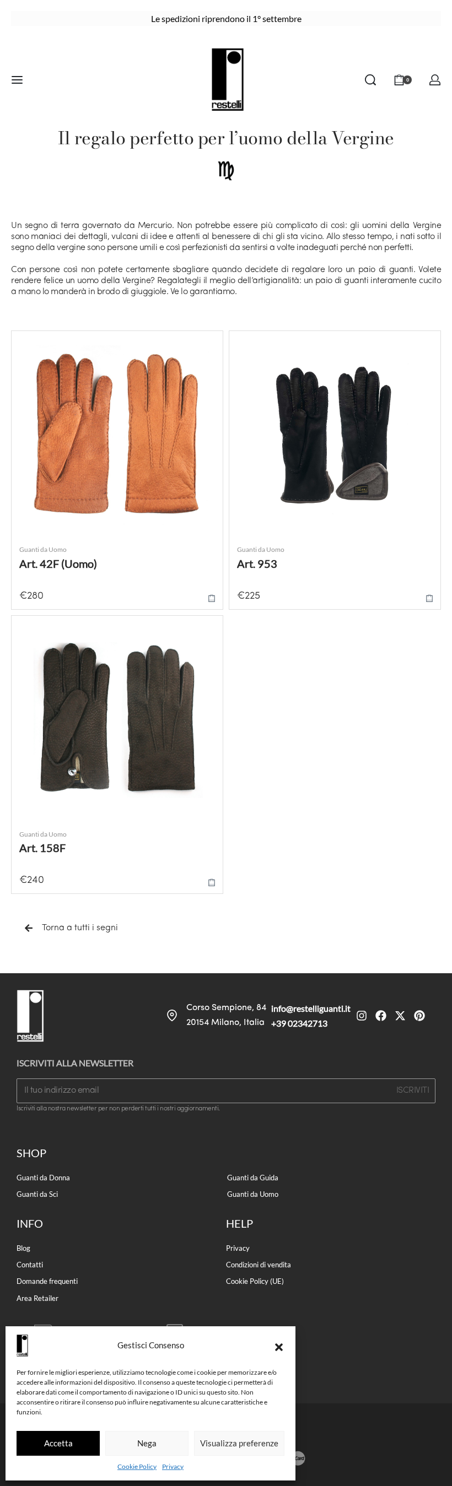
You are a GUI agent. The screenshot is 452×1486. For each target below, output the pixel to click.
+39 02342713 (299, 1023)
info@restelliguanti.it (311, 1008)
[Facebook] (380, 1015)
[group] (117, 436)
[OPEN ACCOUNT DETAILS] (435, 80)
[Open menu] (17, 79)
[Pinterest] (419, 1015)
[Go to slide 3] (44, 343)
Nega (147, 1443)
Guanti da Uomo (43, 549)
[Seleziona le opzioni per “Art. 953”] (429, 598)
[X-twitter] (400, 1015)
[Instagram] (361, 1015)
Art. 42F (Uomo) (58, 563)
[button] (278, 1345)
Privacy (173, 1466)
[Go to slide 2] (38, 343)
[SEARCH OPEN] (370, 80)
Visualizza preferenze (239, 1443)
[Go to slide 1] (32, 343)
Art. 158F (42, 847)
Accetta (58, 1443)
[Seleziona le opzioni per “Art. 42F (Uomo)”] (211, 598)
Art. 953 (257, 563)
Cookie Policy (137, 1466)
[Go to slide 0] (25, 343)
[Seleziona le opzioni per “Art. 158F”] (211, 882)
